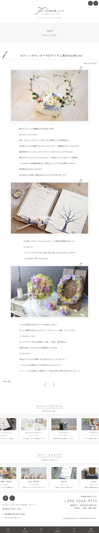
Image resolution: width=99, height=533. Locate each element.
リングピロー (24, 163)
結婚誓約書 (35, 163)
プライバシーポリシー (12, 518)
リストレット (52, 330)
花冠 (28, 325)
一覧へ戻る (6, 381)
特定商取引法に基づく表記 (14, 514)
